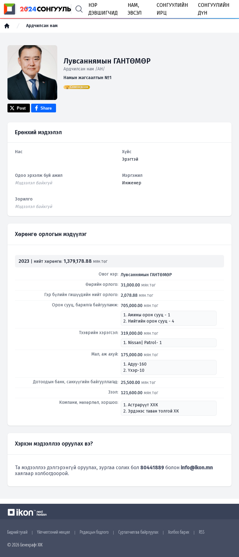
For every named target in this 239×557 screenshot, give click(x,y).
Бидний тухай (17, 532)
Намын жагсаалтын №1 (87, 77)
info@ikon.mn (197, 467)
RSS (201, 532)
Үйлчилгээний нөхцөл (53, 532)
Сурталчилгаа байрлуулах (138, 532)
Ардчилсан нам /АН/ (84, 69)
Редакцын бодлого (94, 532)
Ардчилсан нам (42, 25)
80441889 (152, 467)
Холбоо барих (178, 532)
